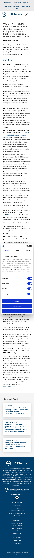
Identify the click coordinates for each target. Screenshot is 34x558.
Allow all (17, 301)
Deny (17, 311)
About (5, 6)
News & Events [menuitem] (17, 543)
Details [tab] (17, 250)
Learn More (20, 4)
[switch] (28, 283)
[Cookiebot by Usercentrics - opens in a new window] (25, 246)
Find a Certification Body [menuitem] (17, 511)
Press (10, 6)
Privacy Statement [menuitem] (17, 555)
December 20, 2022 (11, 422)
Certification (17, 502)
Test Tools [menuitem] (17, 516)
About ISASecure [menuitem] (17, 533)
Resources (17, 537)
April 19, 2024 (9, 406)
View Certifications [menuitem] (17, 506)
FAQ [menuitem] (17, 530)
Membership (17, 520)
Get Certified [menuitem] (17, 508)
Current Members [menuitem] (17, 528)
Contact (28, 6)
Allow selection (17, 306)
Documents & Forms (19, 6)
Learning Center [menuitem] (17, 540)
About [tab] (28, 250)
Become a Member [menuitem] (17, 525)
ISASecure (9, 215)
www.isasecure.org (9, 386)
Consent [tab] (6, 250)
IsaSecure (8, 40)
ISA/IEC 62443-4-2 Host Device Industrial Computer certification (17, 135)
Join (17, 8)
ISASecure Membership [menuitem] (17, 523)
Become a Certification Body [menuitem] (17, 513)
